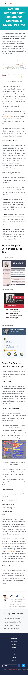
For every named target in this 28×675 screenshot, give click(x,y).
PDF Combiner (11, 551)
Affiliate (14, 657)
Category (14, 638)
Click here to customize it (14, 261)
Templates (14, 641)
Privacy (14, 647)
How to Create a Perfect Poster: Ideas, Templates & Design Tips (13, 622)
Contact (14, 660)
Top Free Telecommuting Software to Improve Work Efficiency (13, 628)
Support (14, 651)
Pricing (14, 654)
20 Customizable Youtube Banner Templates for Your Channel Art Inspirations (13, 619)
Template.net (7, 116)
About (14, 644)
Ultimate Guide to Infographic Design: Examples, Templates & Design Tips (13, 625)
